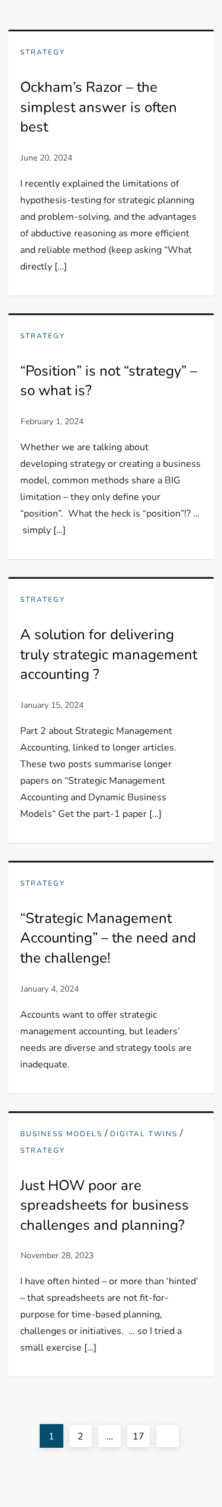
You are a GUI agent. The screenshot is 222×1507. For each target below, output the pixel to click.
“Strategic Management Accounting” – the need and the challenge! (108, 938)
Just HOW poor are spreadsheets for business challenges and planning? (104, 1205)
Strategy (42, 52)
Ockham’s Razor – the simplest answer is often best (98, 107)
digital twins (144, 1134)
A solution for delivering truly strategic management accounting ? (108, 654)
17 (141, 1436)
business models (61, 1134)
